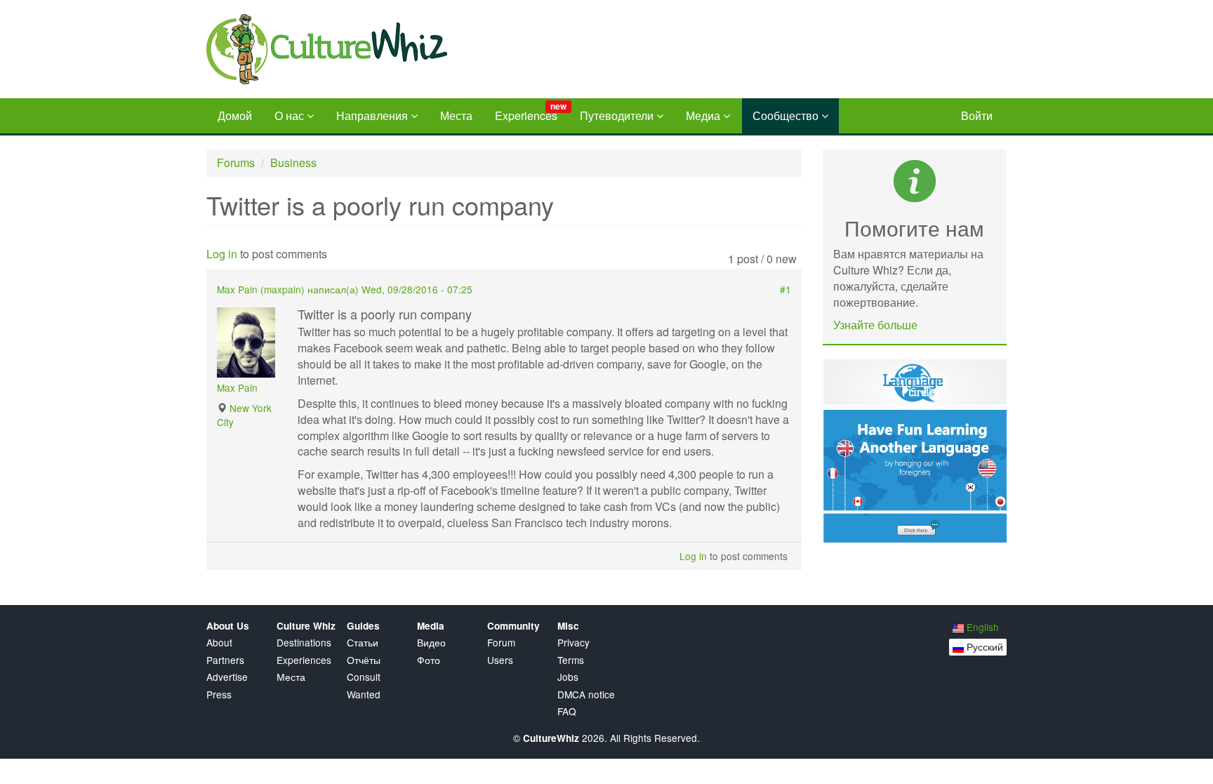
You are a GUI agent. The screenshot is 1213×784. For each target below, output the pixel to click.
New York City (244, 414)
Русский (983, 646)
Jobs (567, 677)
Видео (431, 642)
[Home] (367, 49)
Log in (221, 254)
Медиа (704, 115)
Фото (428, 660)
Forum (501, 642)
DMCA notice (586, 694)
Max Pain (237, 387)
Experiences (530, 112)
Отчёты (363, 660)
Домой (235, 115)
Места (456, 115)
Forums (236, 162)
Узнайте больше (875, 325)
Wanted (363, 694)
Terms (570, 660)
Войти (977, 115)
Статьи (362, 642)
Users (500, 660)
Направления (373, 115)
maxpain (282, 289)
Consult (363, 677)
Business (293, 162)
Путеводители (618, 115)
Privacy (573, 642)
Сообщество (787, 115)
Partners (225, 660)
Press (219, 694)
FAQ (566, 711)
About (219, 642)
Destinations (304, 642)
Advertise (227, 677)
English (981, 627)
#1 (785, 289)
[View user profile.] (252, 342)
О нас (290, 115)
